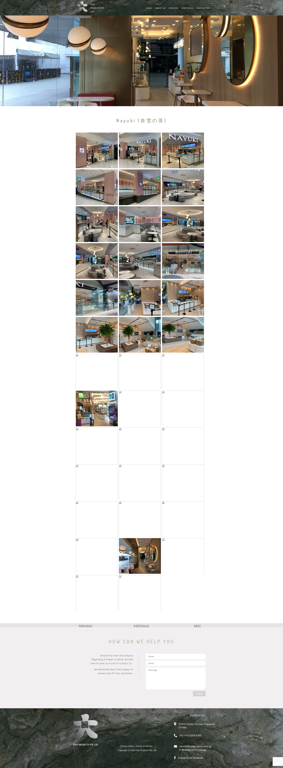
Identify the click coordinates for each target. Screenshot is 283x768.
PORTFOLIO (141, 625)
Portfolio (187, 8)
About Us (160, 8)
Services (173, 8)
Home (149, 8)
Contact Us (202, 8)
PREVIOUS (85, 625)
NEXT (197, 625)
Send (199, 694)
